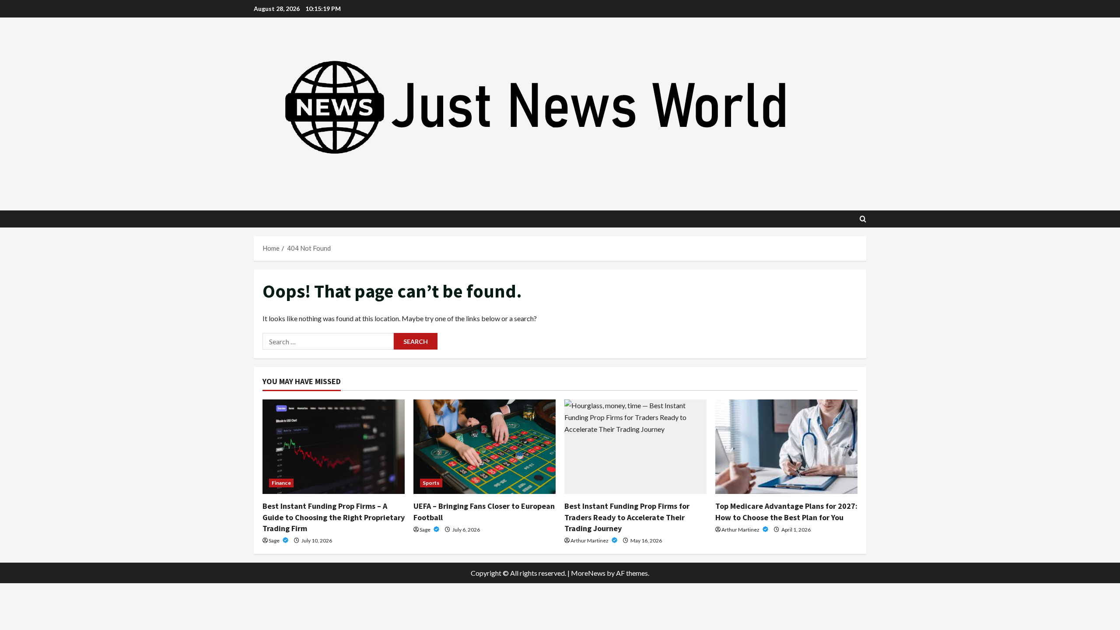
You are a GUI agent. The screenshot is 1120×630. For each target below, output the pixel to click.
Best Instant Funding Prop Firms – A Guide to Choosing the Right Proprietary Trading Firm (333, 517)
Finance (281, 483)
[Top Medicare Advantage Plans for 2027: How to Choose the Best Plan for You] (786, 446)
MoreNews (588, 573)
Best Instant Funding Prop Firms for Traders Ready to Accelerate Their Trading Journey (627, 517)
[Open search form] (863, 219)
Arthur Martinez (589, 540)
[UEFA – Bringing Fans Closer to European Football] (484, 446)
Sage (274, 540)
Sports (431, 483)
